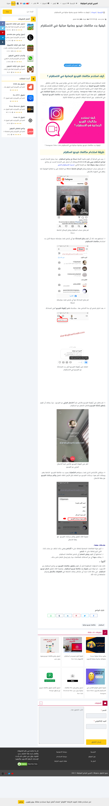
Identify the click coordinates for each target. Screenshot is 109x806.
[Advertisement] (72, 43)
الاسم (103, 710)
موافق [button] (21, 802)
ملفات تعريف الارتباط (60, 761)
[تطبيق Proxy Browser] (19, 109)
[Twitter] (2, 28)
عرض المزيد (30, 801)
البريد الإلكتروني (100, 721)
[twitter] (24, 3)
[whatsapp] (51, 615)
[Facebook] (2, 23)
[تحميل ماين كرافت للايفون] (19, 69)
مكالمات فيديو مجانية (89, 625)
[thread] (17, 3)
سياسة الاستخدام (61, 756)
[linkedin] (68, 615)
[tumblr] (59, 615)
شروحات (93, 12)
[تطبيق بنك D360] (19, 87)
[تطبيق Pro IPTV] (19, 98)
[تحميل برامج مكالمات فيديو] (50, 651)
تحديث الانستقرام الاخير (66, 164)
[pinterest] (21, 3)
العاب (34, 3)
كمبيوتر (44, 3)
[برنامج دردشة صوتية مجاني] (95, 651)
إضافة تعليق (76, 19)
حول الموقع (92, 756)
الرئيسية (72, 3)
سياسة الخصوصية (61, 752)
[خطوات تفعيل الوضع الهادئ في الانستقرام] (95, 683)
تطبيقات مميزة (11, 3)
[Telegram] (2, 37)
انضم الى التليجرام (71, 65)
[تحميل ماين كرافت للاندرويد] (19, 27)
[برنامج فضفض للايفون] (19, 131)
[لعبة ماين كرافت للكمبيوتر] (19, 48)
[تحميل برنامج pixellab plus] (19, 37)
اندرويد (64, 3)
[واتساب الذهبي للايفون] (19, 58)
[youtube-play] (27, 3)
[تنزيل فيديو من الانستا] (73, 651)
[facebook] (93, 615)
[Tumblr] (2, 42)
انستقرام (101, 625)
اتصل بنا (93, 761)
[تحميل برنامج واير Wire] (73, 683)
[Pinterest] (2, 33)
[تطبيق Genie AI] (19, 120)
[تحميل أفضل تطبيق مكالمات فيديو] (50, 683)
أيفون (54, 3)
